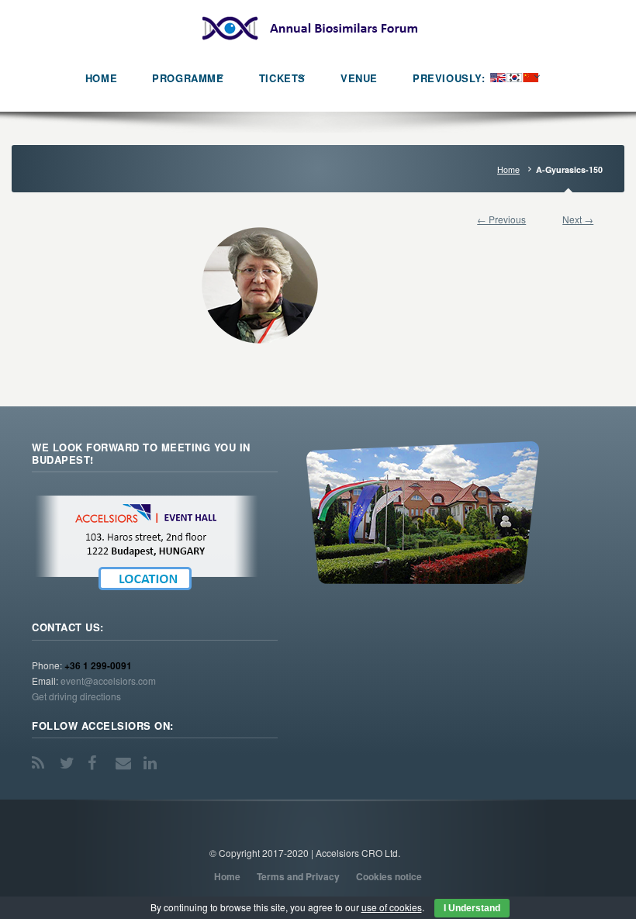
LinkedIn (152, 763)
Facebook (97, 763)
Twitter (69, 763)
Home (508, 169)
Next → (577, 219)
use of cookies (391, 907)
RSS (41, 763)
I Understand (472, 908)
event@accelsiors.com (108, 680)
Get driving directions (76, 696)
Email (125, 763)
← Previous (501, 219)
